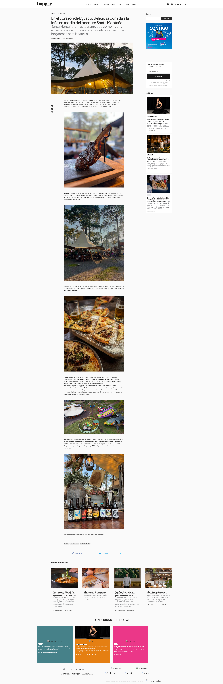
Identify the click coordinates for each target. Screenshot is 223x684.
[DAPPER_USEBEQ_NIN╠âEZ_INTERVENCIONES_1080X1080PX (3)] (159, 36)
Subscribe (158, 76)
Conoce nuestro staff (65, 674)
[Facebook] (168, 4)
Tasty (53, 13)
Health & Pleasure (152, 116)
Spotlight (150, 154)
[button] (178, 4)
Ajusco (66, 543)
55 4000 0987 (76, 674)
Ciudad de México (85, 543)
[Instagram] (172, 4)
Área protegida (74, 543)
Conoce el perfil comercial (87, 674)
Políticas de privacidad (110, 681)
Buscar (148, 14)
